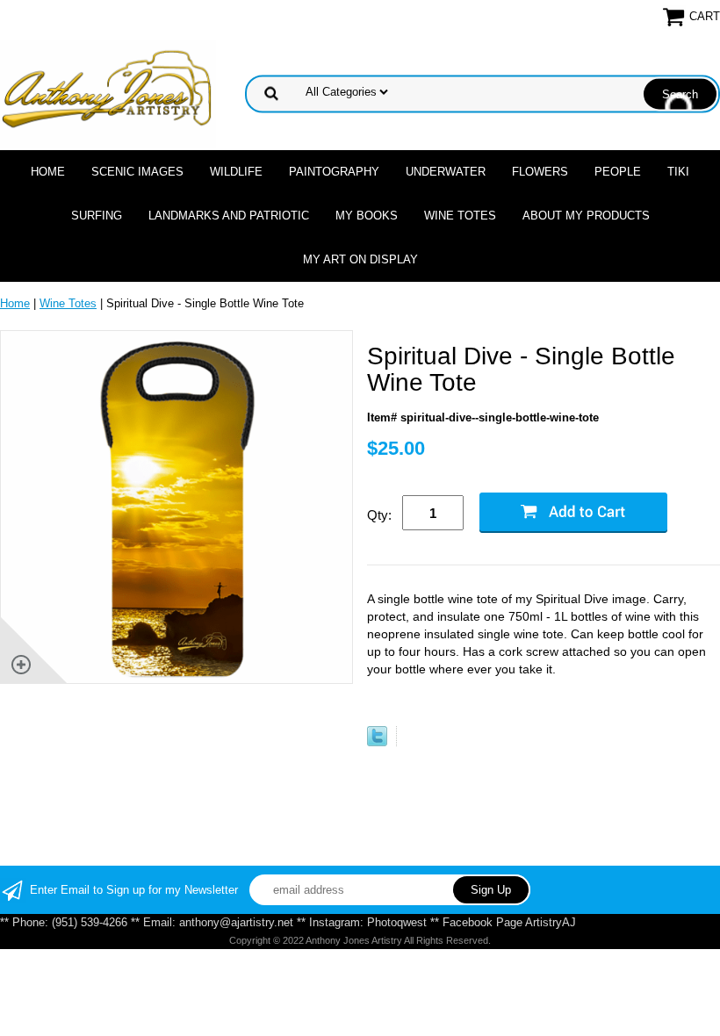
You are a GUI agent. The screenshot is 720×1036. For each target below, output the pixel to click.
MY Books (366, 215)
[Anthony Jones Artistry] (108, 92)
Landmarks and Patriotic (228, 215)
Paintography (334, 171)
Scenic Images (137, 171)
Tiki (678, 171)
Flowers (540, 171)
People (617, 171)
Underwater (446, 171)
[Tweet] (377, 742)
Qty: (379, 514)
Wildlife (236, 171)
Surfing (96, 215)
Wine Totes (460, 215)
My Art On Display (360, 259)
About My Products (586, 215)
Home (48, 171)
